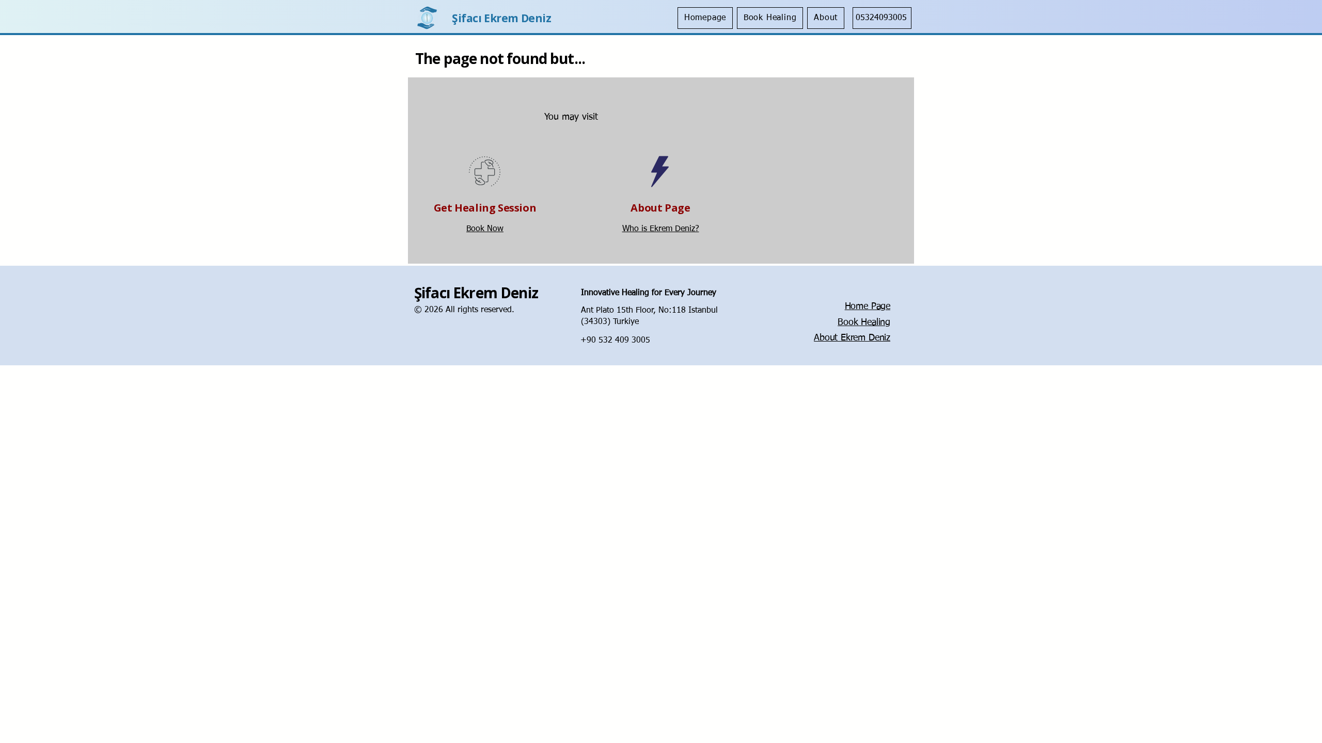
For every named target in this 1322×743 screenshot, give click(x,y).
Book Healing (864, 322)
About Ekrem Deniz (852, 338)
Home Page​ (867, 306)
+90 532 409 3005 (615, 340)
